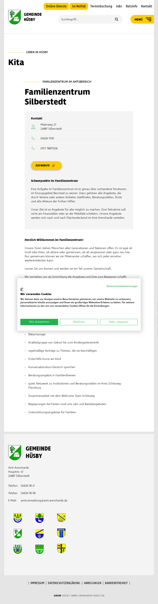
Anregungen (92, 583)
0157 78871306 (49, 148)
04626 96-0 (28, 486)
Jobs (119, 6)
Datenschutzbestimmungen (122, 286)
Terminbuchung (101, 6)
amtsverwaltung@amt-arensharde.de (44, 500)
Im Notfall (79, 6)
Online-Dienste (56, 6)
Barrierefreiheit (116, 583)
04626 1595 (47, 138)
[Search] (116, 19)
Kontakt (146, 6)
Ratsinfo (131, 6)
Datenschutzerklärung (64, 583)
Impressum (37, 583)
